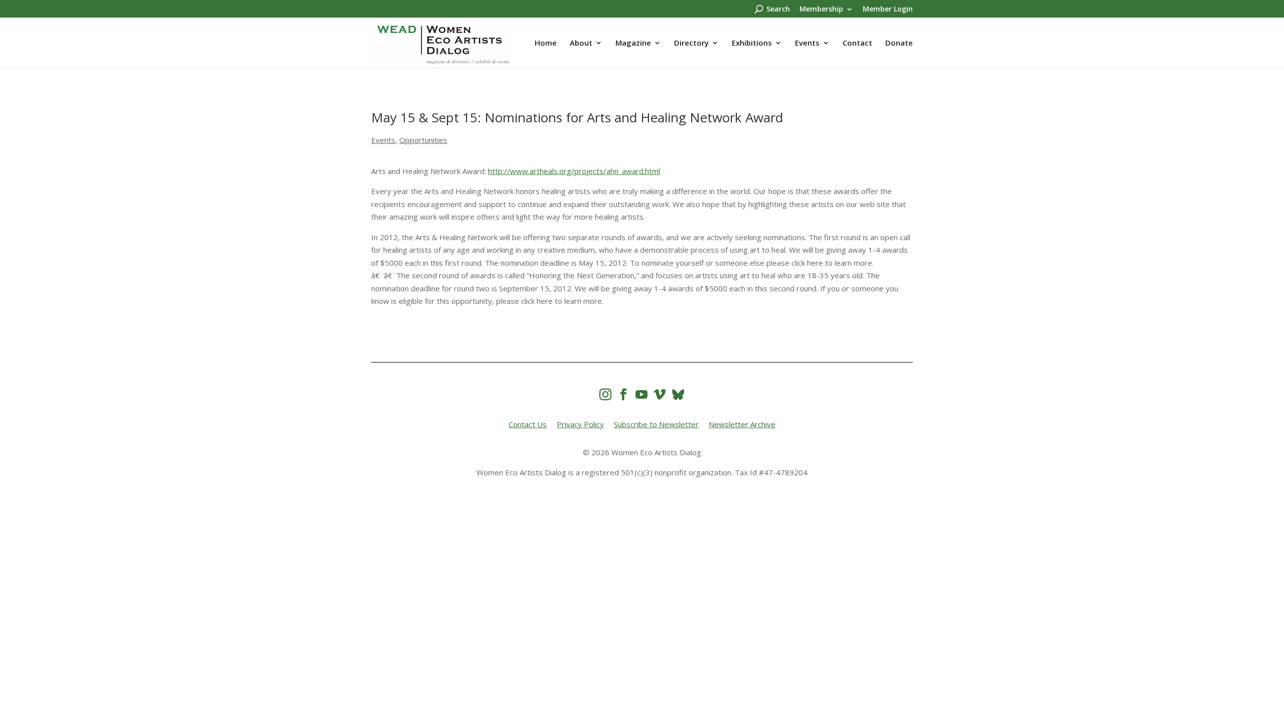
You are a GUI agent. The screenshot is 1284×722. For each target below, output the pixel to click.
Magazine (633, 43)
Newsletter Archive (742, 424)
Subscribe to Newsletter (656, 424)
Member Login (888, 10)
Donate (899, 43)
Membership (821, 10)
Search (778, 10)
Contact (857, 43)
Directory (691, 43)
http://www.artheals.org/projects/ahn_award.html (574, 171)
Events (807, 43)
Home (546, 43)
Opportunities (423, 140)
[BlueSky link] (678, 394)
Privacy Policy (580, 424)
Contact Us (528, 424)
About (581, 43)
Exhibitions (752, 43)
